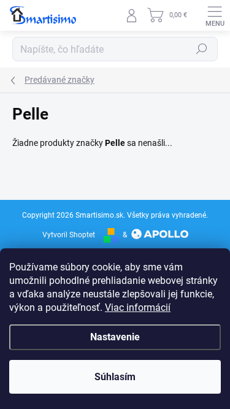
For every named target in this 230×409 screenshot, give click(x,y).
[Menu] (214, 15)
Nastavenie (115, 337)
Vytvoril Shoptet (68, 235)
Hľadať (201, 49)
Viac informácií (138, 307)
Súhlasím (115, 377)
